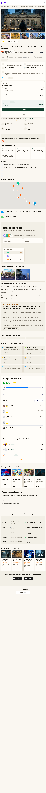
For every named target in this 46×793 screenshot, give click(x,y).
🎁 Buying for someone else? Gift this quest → (23, 120)
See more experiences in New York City (11, 328)
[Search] (42, 2)
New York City (14, 6)
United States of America (5, 6)
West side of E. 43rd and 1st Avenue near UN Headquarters (15, 212)
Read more (4, 59)
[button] (23, 20)
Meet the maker (7, 140)
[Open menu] (44, 2)
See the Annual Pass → (29, 118)
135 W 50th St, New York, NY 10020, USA (12, 217)
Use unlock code (23, 592)
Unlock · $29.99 (23, 109)
